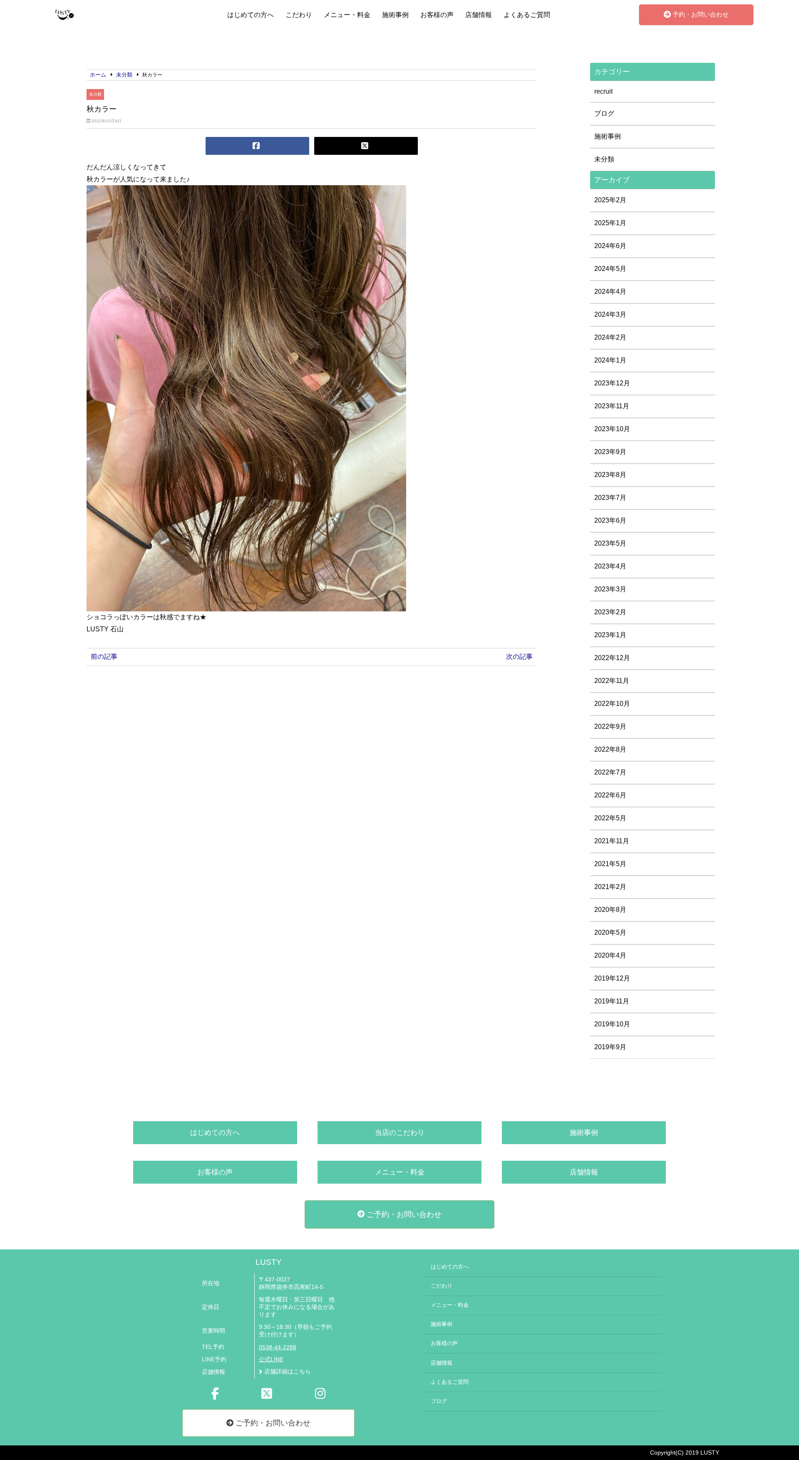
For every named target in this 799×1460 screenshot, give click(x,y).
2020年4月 (610, 955)
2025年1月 (610, 222)
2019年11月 (611, 1001)
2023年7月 (610, 497)
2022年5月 (610, 818)
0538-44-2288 (277, 1347)
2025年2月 (610, 200)
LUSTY (269, 1262)
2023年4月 (610, 566)
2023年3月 (610, 589)
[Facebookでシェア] (257, 146)
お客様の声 (437, 14)
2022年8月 (610, 749)
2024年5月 (610, 268)
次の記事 (519, 656)
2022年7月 (610, 772)
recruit (603, 91)
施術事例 (395, 14)
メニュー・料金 (347, 14)
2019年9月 (610, 1046)
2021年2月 (610, 886)
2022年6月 (610, 795)
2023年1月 (610, 634)
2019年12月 (612, 978)
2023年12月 (612, 383)
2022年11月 (611, 680)
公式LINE (271, 1359)
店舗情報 (478, 14)
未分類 (95, 94)
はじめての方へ (250, 14)
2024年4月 (610, 291)
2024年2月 (610, 337)
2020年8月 (610, 909)
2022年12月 (612, 657)
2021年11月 (611, 840)
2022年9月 (610, 726)
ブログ (604, 113)
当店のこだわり (399, 1133)
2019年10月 (612, 1024)
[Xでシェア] (366, 146)
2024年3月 (610, 314)
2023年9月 (610, 451)
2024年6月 (610, 245)
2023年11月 (611, 406)
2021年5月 (610, 863)
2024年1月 (610, 360)
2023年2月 (610, 612)
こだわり (298, 14)
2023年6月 (610, 520)
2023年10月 (612, 428)
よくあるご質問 (527, 14)
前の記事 (104, 656)
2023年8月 (610, 474)
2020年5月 (610, 932)
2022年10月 (612, 703)
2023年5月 (610, 543)
